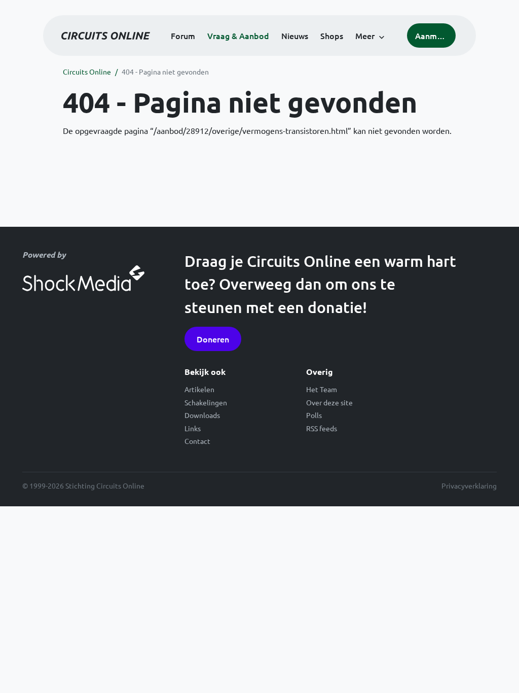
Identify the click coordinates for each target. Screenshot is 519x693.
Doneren (213, 338)
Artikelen (199, 389)
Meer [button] (365, 35)
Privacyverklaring (469, 485)
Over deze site (329, 402)
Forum (183, 35)
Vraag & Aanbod (238, 35)
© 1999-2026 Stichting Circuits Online (83, 485)
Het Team (321, 389)
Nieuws (294, 35)
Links (192, 428)
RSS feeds (321, 428)
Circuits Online (87, 71)
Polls (314, 415)
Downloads (202, 415)
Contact (197, 440)
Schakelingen (205, 402)
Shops (331, 35)
